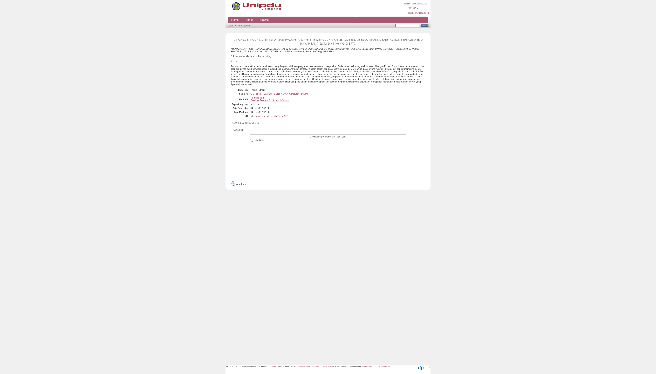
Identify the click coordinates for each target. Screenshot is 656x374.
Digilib (414, 3)
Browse (264, 19)
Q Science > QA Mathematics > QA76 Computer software (279, 94)
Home (235, 19)
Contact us (422, 3)
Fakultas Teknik (258, 97)
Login (230, 25)
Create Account (242, 25)
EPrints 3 (274, 366)
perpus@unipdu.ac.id (418, 13)
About (249, 19)
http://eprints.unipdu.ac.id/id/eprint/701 (269, 116)
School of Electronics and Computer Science (316, 366)
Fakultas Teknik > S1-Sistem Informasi (269, 100)
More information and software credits (376, 366)
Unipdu (407, 3)
